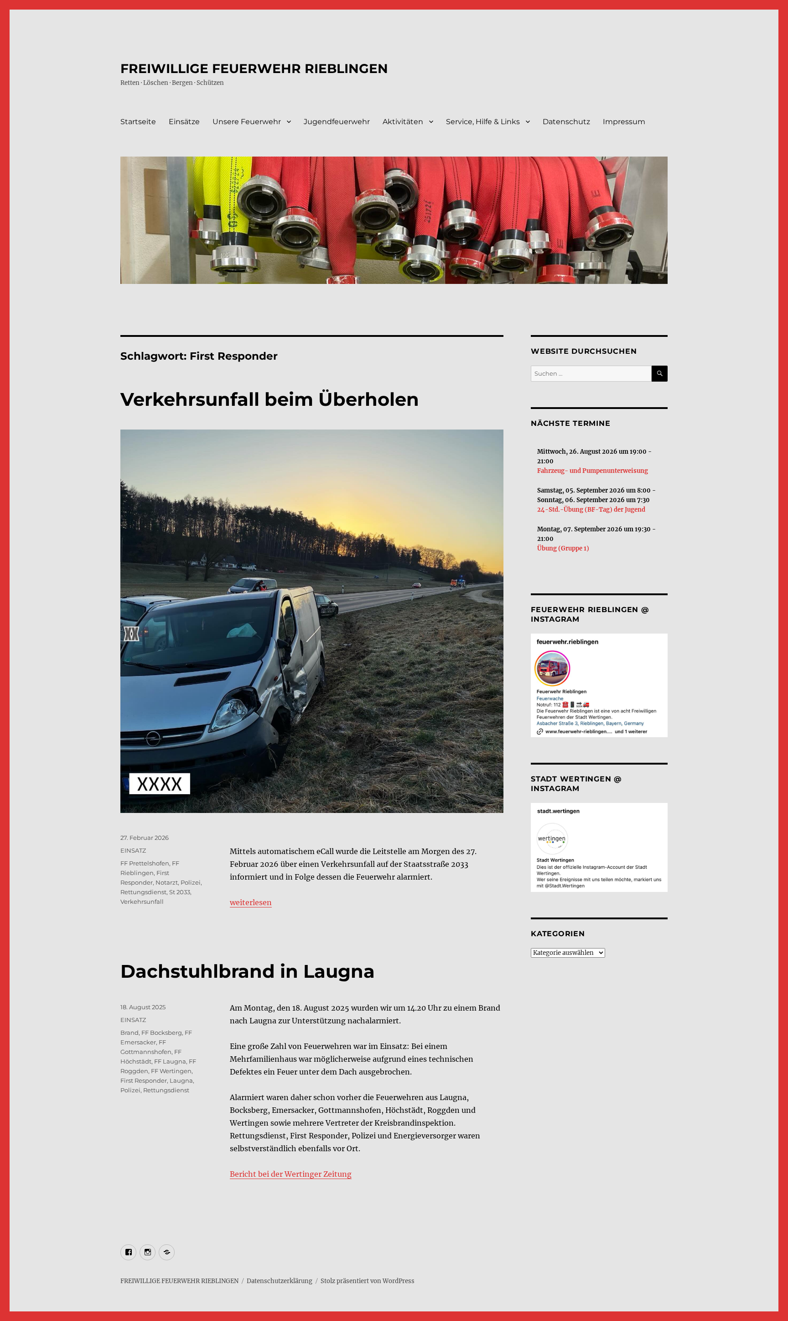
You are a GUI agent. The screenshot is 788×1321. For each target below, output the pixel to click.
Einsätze (184, 121)
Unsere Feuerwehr (247, 121)
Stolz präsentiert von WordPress (368, 1281)
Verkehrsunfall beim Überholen (269, 399)
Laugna (181, 1080)
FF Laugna (170, 1061)
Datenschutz (566, 121)
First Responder (143, 1080)
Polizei (191, 882)
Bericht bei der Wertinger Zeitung (291, 1174)
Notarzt (167, 882)
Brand (129, 1032)
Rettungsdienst (143, 892)
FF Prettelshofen (144, 863)
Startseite (138, 121)
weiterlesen (251, 902)
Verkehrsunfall (142, 901)
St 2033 (179, 892)
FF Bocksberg (161, 1032)
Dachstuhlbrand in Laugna (247, 971)
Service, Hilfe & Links (483, 121)
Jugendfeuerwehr (337, 121)
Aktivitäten (403, 121)
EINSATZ (133, 850)
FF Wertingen (171, 1071)
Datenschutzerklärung (279, 1281)
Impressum (624, 121)
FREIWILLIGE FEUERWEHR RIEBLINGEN (254, 68)
